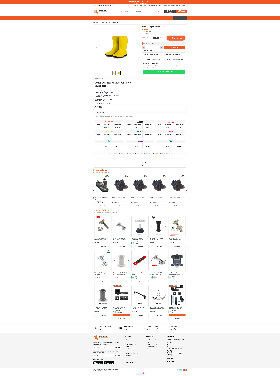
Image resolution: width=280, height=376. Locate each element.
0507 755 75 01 (172, 342)
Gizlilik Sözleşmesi (130, 342)
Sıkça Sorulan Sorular (175, 5)
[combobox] (95, 355)
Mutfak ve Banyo (151, 346)
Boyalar (149, 342)
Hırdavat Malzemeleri (152, 344)
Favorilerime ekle (147, 50)
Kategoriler (149, 337)
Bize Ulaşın (170, 337)
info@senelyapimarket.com (175, 345)
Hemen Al (175, 47)
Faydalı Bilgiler (150, 351)
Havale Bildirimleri (130, 362)
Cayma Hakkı (129, 351)
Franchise (128, 355)
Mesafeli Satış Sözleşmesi (132, 353)
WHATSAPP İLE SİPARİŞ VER (165, 72)
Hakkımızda (129, 340)
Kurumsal (128, 337)
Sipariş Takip (167, 5)
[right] (186, 190)
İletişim (183, 5)
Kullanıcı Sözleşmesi (131, 344)
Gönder (118, 347)
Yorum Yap (140, 165)
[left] (93, 190)
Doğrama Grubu (151, 349)
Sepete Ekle (177, 38)
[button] (181, 11)
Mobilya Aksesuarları (152, 340)
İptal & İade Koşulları (131, 349)
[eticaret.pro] (140, 375)
